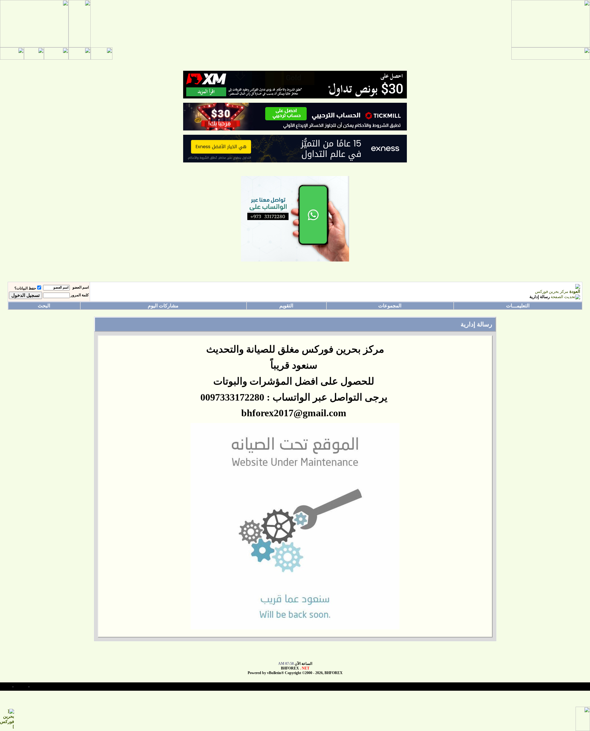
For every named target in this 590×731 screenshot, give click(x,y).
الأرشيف (20, 686)
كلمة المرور (80, 295)
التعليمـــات (517, 305)
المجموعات (389, 305)
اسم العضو (81, 287)
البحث (44, 305)
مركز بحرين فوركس (551, 291)
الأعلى (6, 686)
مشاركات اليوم (163, 305)
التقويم (286, 305)
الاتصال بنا (38, 686)
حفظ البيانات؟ (25, 288)
